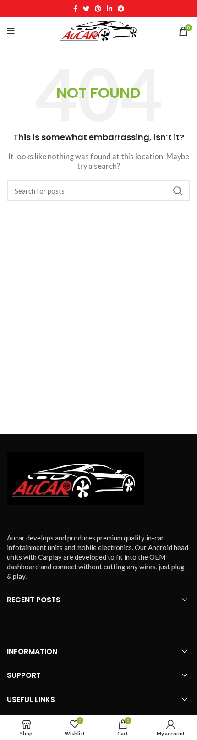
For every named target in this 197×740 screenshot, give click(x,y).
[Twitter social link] (86, 9)
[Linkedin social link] (109, 9)
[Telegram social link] (121, 9)
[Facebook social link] (75, 9)
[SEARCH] (177, 190)
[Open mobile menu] (10, 31)
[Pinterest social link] (98, 9)
